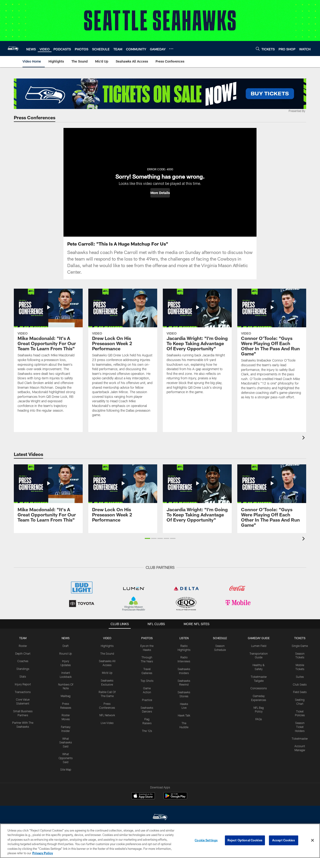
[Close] (312, 840)
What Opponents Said (66, 758)
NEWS (66, 638)
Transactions (23, 692)
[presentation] (304, 438)
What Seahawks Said (65, 742)
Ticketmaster (300, 738)
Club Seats (300, 684)
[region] (160, 841)
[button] (160, 193)
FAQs (258, 719)
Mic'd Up (107, 672)
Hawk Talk (184, 715)
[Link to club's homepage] (13, 48)
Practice (147, 699)
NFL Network (107, 715)
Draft (66, 645)
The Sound (107, 653)
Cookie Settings (206, 840)
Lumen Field (258, 645)
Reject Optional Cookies (244, 840)
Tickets (299, 638)
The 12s (147, 730)
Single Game (300, 645)
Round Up (65, 653)
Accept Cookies (283, 840)
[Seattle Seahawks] (160, 818)
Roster (23, 645)
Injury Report (23, 684)
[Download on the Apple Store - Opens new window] (143, 796)
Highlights (107, 645)
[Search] (258, 48)
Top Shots (147, 680)
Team (22, 638)
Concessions (258, 688)
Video (107, 638)
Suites (300, 676)
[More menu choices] (171, 49)
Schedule (220, 638)
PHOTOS (147, 638)
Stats (22, 676)
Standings (22, 668)
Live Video (107, 722)
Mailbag (66, 696)
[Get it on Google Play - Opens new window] (175, 798)
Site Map (65, 769)
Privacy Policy (42, 853)
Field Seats (300, 692)
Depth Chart (22, 653)
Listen (184, 638)
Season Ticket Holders (300, 726)
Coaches (22, 661)
